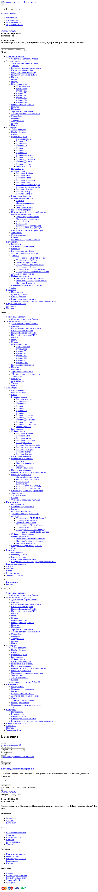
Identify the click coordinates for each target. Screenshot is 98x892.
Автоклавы (11, 306)
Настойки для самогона (16, 875)
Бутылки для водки (24, 157)
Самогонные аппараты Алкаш (24, 59)
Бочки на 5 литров (24, 194)
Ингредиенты (12, 242)
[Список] (5, 743)
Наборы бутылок (23, 166)
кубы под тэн (22, 102)
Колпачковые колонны (16, 833)
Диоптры (15, 66)
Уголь (13, 287)
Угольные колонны (19, 235)
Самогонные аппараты (16, 56)
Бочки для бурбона (24, 173)
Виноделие (11, 290)
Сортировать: (7, 747)
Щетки (14, 134)
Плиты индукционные (21, 214)
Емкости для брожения (21, 196)
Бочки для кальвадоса (25, 180)
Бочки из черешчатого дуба (28, 187)
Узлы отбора (16, 116)
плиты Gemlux (22, 221)
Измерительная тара (25, 203)
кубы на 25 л (21, 93)
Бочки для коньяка (24, 182)
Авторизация (12, 20)
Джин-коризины (13, 842)
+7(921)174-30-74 (8, 31)
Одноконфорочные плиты (27, 219)
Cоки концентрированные (22, 246)
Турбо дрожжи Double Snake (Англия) (32, 271)
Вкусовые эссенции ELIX (22, 251)
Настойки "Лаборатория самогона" (31, 281)
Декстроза (10, 882)
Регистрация (11, 18)
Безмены (20, 201)
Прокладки (16, 109)
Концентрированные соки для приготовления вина (33, 301)
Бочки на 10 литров (24, 189)
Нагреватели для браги (21, 210)
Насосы (14, 77)
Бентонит (15, 249)
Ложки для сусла (18, 130)
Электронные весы (24, 207)
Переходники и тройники (22, 104)
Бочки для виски (23, 178)
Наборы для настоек (20, 276)
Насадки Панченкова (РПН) (23, 72)
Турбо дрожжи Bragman (26, 267)
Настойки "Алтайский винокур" (30, 278)
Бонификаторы (17, 244)
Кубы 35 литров (23, 86)
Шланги (14, 237)
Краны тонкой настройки (22, 70)
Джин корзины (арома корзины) (25, 63)
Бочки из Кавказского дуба (28, 185)
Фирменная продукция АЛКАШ (25, 239)
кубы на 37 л (21, 95)
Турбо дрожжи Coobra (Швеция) (30, 269)
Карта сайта (11, 823)
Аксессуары (11, 127)
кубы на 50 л (21, 98)
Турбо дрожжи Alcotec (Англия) (30, 265)
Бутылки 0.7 (21, 143)
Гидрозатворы (17, 169)
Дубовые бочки (18, 171)
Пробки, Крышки (19, 132)
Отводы (14, 82)
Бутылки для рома (24, 162)
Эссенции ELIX (13, 880)
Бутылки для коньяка (25, 159)
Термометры (16, 233)
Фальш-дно (16, 118)
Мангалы (10, 308)
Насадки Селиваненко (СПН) (24, 75)
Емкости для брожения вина (23, 299)
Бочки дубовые (12, 856)
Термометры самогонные (22, 111)
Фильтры (20, 205)
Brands (9, 571)
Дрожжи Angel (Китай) (26, 262)
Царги (14, 125)
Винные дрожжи (18, 297)
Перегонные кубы (19, 84)
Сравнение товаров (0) (11, 745)
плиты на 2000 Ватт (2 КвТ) (28, 226)
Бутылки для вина (19, 294)
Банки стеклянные (24, 139)
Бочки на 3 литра (23, 191)
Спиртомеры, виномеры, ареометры (27, 230)
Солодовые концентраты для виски (26, 285)
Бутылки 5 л (21, 153)
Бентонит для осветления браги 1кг (17, 769)
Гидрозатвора (12, 861)
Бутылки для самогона (26, 164)
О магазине (11, 818)
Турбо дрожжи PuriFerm (26, 260)
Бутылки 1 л (21, 146)
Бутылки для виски (24, 155)
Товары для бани (13, 730)
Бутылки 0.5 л (22, 141)
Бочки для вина (23, 175)
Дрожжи (15, 255)
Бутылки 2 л (21, 148)
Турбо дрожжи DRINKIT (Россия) (31, 258)
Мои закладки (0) (13, 22)
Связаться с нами (13, 573)
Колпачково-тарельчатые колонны (26, 68)
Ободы (14, 79)
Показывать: (6, 752)
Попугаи (15, 107)
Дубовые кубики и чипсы (22, 274)
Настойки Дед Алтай (25, 283)
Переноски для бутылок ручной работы (28, 212)
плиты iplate (21, 223)
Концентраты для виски (16, 878)
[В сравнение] (2, 761)
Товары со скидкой (14, 575)
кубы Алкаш (21, 88)
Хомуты (14, 123)
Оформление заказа (14, 25)
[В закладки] (2, 759)
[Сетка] (2, 743)
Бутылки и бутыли (19, 136)
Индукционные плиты (16, 304)
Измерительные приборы (22, 198)
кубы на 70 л (21, 100)
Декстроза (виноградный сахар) (25, 253)
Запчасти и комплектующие (18, 61)
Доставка (10, 820)
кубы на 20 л (21, 91)
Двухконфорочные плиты (27, 217)
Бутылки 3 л (21, 150)
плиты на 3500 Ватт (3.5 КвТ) (29, 228)
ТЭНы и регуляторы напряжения (25, 114)
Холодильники (17, 120)
